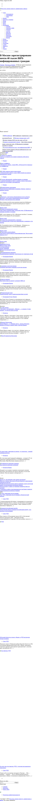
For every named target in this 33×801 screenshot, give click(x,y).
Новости (5, 46)
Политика (5, 43)
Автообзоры (9, 15)
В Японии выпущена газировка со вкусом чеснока (13, 267)
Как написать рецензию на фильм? (9, 465)
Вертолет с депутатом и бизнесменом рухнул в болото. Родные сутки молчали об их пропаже (14, 199)
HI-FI (4, 22)
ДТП (7, 17)
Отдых (5, 41)
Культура (5, 40)
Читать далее (3, 207)
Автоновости (9, 14)
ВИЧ (7, 152)
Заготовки (9, 36)
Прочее (8, 37)
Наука (4, 39)
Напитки (8, 33)
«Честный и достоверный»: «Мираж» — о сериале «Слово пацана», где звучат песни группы (15, 309)
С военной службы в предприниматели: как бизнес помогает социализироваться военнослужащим (16, 490)
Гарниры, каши (10, 28)
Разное (5, 48)
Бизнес (5, 18)
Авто (4, 12)
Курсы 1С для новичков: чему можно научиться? (13, 479)
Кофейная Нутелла (5, 244)
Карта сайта (6, 789)
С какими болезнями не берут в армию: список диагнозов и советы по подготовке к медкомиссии (15, 181)
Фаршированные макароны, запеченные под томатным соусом (16, 254)
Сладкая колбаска (4, 247)
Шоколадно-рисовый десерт (7, 249)
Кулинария (6, 25)
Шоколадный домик (5, 245)
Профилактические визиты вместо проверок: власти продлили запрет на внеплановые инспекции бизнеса (16, 484)
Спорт (4, 44)
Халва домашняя (4, 248)
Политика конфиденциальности (11, 795)
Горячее (8, 26)
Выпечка (8, 35)
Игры (4, 21)
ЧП (4, 47)
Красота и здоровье (8, 19)
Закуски (8, 32)
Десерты (8, 29)
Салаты (8, 30)
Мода (4, 23)
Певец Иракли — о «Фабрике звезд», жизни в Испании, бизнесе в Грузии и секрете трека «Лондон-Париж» (14, 324)
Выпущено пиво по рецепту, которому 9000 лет (12, 280)
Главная (5, 786)
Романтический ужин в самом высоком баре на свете (14, 294)
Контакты (5, 788)
